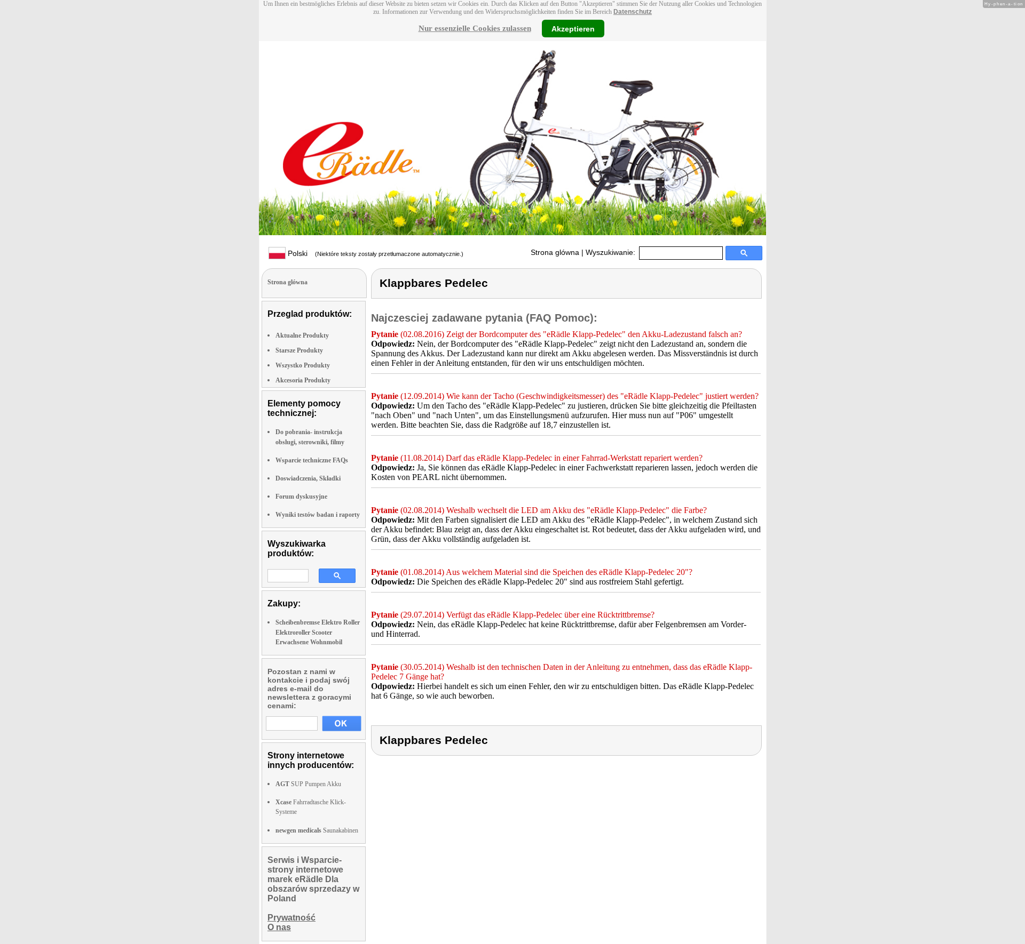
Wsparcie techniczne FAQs (311, 460)
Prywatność (291, 917)
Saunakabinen (316, 830)
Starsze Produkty (299, 350)
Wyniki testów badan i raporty (317, 514)
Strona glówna (555, 252)
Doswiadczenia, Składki (308, 478)
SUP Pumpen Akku (308, 784)
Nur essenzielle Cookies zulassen (475, 28)
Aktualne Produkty (302, 335)
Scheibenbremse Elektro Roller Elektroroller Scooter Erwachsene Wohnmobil (317, 632)
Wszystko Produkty (302, 365)
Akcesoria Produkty (302, 380)
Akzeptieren (573, 28)
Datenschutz (632, 11)
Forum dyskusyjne (301, 496)
